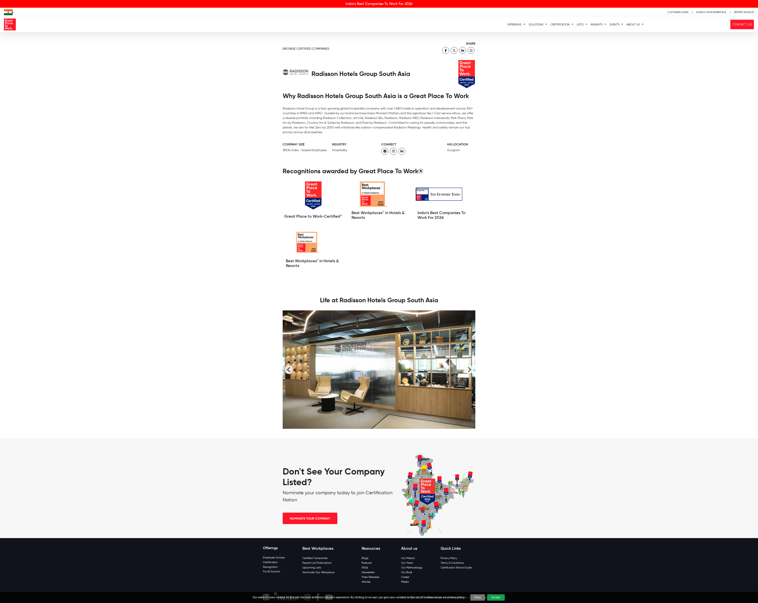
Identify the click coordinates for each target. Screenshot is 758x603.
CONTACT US (742, 24)
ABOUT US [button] (633, 24)
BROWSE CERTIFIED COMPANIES (306, 49)
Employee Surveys (274, 557)
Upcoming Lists (311, 567)
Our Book (406, 572)
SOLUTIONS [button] (536, 24)
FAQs (365, 567)
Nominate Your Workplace (318, 572)
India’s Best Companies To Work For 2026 (379, 4)
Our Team (407, 563)
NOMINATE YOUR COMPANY (310, 518)
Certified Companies (314, 558)
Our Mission (408, 558)
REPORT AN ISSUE (744, 12)
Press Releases (370, 577)
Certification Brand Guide (456, 567)
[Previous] (289, 369)
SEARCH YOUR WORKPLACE (711, 12)
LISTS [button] (580, 24)
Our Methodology (411, 567)
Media (405, 581)
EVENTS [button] (614, 24)
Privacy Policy (449, 558)
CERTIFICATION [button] (560, 24)
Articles (366, 581)
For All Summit (271, 571)
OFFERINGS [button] (514, 24)
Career (405, 577)
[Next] (469, 369)
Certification (270, 562)
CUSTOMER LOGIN (678, 12)
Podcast (366, 563)
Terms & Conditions (452, 563)
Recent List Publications (316, 563)
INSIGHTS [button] (597, 24)
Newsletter (368, 572)
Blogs (365, 558)
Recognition (270, 567)
